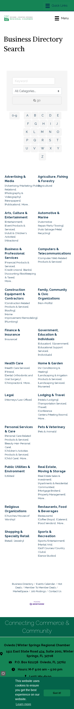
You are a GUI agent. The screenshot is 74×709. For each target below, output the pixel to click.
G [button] (36, 124)
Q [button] (35, 140)
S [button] (50, 140)
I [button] (50, 124)
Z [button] (42, 156)
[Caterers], (62, 519)
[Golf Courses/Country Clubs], (51, 550)
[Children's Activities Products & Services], (17, 452)
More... (25, 204)
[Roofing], (10, 310)
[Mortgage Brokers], (49, 490)
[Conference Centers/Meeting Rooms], (53, 412)
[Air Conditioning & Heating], (49, 369)
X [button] (51, 148)
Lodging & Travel (51, 395)
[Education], (44, 343)
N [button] (50, 132)
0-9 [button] (14, 115)
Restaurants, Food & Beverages (52, 509)
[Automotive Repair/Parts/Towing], (51, 223)
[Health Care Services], (17, 367)
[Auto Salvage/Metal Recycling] (50, 231)
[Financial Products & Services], (17, 264)
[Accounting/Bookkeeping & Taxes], (20, 275)
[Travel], (42, 407)
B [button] (35, 115)
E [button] (58, 115)
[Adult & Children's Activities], (16, 235)
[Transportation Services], (52, 403)
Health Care (14, 363)
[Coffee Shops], (46, 519)
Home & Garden (50, 363)
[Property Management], (52, 494)
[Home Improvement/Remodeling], (21, 316)
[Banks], (27, 269)
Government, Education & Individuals (48, 334)
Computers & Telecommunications (54, 251)
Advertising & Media (15, 179)
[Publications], (13, 204)
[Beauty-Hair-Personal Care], (17, 445)
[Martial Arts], (45, 544)
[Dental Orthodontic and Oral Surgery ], (19, 377)
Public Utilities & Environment (17, 469)
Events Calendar (45, 583)
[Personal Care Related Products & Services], (18, 437)
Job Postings (38, 591)
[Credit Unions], (13, 269)
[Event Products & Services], (15, 227)
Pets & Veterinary (51, 427)
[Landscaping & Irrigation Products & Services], (52, 377)
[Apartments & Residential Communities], (53, 485)
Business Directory (22, 583)
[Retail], (9, 540)
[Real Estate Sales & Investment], (49, 477)
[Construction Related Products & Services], (17, 305)
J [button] (57, 124)
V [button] (34, 148)
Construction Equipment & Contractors (15, 294)
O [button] (58, 132)
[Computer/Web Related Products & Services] (52, 260)
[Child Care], (12, 458)
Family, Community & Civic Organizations (52, 294)
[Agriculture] (45, 185)
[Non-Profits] (45, 303)
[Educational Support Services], (50, 349)
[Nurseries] (44, 386)
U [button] (27, 148)
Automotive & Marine (49, 215)
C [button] (43, 115)
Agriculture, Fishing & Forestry (53, 179)
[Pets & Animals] (47, 431)
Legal (9, 395)
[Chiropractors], (14, 382)
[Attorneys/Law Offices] (18, 399)
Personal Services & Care (19, 429)
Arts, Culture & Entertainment (16, 215)
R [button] (43, 140)
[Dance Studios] (47, 555)
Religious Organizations (16, 509)
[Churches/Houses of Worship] (17, 517)
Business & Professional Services (14, 253)
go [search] (39, 100)
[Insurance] (11, 339)
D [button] (50, 115)
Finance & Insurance (12, 332)
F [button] (28, 124)
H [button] (43, 124)
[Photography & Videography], (14, 195)
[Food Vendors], (47, 523)
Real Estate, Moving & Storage (52, 469)
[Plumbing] (11, 321)
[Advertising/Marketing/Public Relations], (23, 187)
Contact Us (55, 591)
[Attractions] (11, 240)
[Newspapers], (13, 200)
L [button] (34, 132)
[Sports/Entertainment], (51, 540)
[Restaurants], (45, 515)
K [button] (27, 132)
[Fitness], (9, 371)
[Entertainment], (14, 221)
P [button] (27, 140)
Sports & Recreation (46, 534)
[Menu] (56, 6)
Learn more (23, 704)
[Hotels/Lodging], (48, 399)
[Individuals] (45, 354)
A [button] (27, 115)
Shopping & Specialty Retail (17, 534)
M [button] (42, 132)
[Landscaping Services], (51, 382)
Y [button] (58, 148)
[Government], (60, 343)
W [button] (42, 148)
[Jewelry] (19, 540)
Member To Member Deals (40, 587)
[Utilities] (9, 475)
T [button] (58, 140)
